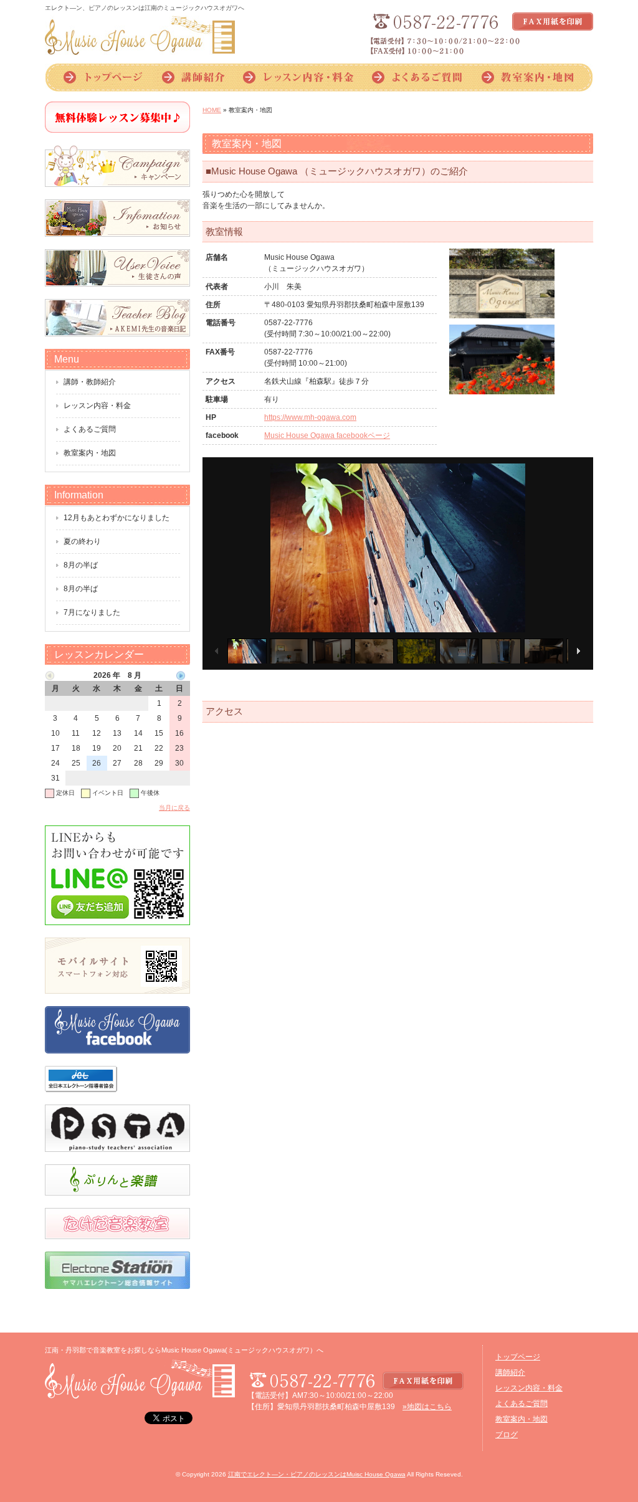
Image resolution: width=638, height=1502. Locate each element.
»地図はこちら (427, 1406)
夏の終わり (82, 541)
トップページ (99, 78)
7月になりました (92, 612)
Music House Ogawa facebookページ (327, 435)
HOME (211, 110)
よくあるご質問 (417, 78)
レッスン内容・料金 (298, 78)
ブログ (506, 1434)
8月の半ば (81, 565)
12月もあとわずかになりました (116, 517)
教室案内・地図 (532, 78)
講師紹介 (193, 78)
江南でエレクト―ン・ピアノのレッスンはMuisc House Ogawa (317, 1474)
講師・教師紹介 (90, 382)
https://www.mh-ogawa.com (310, 417)
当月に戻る (174, 807)
